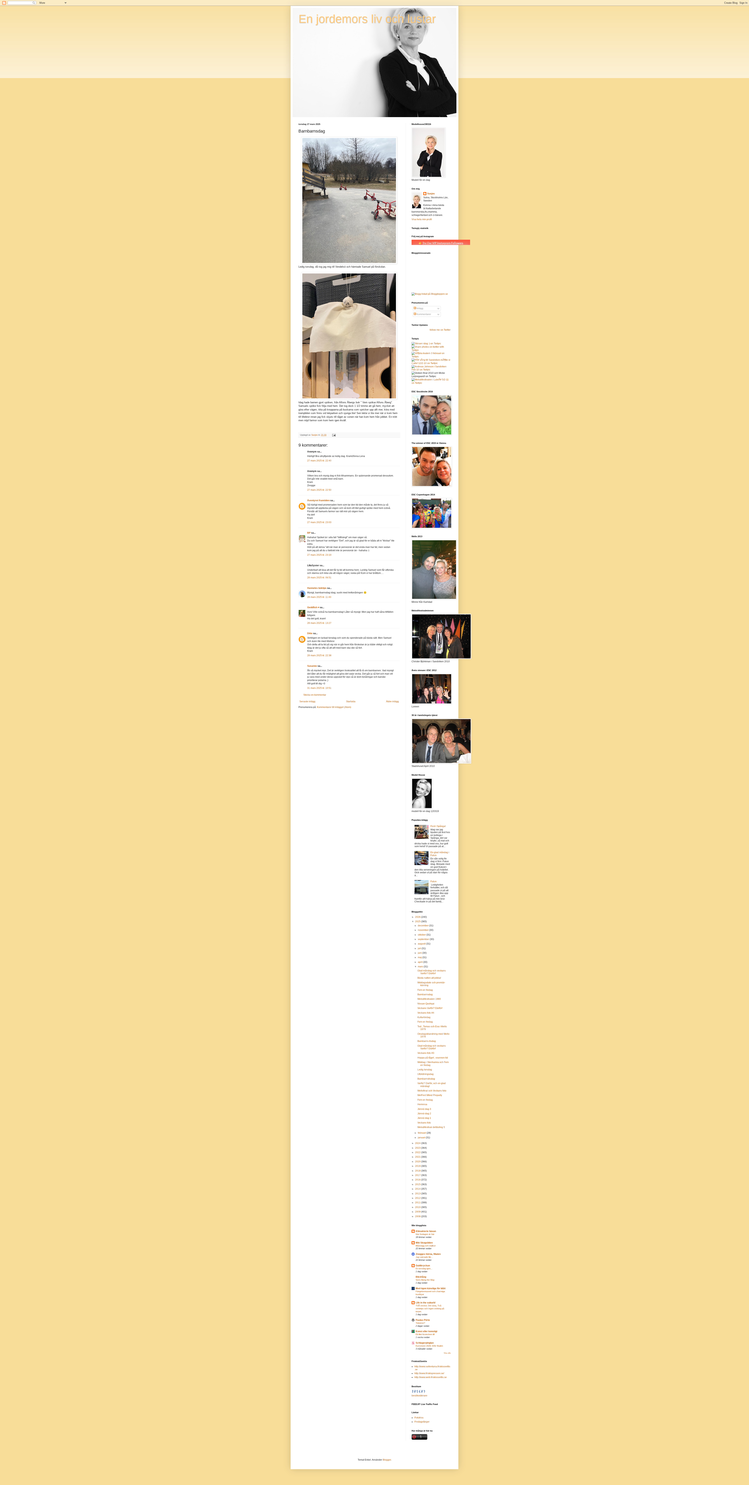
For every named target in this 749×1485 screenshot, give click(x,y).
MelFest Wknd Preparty (429, 1095)
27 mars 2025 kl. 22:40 (319, 460)
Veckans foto (424, 1122)
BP (309, 533)
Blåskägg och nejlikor (426, 1246)
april (420, 962)
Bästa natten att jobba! (429, 978)
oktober (422, 934)
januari (422, 1137)
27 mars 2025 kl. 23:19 (319, 555)
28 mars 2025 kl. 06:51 (319, 577)
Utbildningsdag (425, 1074)
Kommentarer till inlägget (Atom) (334, 707)
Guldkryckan (423, 1265)
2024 (418, 1143)
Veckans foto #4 (425, 1012)
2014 (418, 1189)
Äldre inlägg (392, 701)
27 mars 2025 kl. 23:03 (319, 522)
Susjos (431, 193)
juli (420, 948)
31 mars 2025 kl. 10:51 (319, 688)
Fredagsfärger (422, 1421)
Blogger (387, 1459)
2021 (418, 1157)
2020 (418, 1161)
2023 (418, 1148)
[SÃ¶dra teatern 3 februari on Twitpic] (431, 356)
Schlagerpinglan (425, 1343)
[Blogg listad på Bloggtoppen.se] (430, 294)
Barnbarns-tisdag (426, 1041)
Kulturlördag (423, 1017)
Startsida (350, 701)
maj (420, 957)
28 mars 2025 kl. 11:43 (319, 597)
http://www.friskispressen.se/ (429, 1373)
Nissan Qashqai (425, 1003)
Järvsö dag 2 (424, 1113)
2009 (418, 1211)
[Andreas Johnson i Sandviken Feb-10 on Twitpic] (431, 369)
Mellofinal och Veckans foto (431, 1090)
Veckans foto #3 (425, 1053)
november (423, 930)
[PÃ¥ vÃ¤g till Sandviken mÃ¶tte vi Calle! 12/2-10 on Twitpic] (431, 363)
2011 (418, 1202)
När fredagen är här (425, 1234)
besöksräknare (419, 1395)
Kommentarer (423, 314)
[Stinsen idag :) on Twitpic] (426, 343)
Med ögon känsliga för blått (430, 1288)
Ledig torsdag (424, 1069)
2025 (418, 921)
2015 (418, 1184)
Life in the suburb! (426, 1302)
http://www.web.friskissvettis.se (430, 1377)
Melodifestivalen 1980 (429, 999)
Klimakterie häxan (426, 1231)
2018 (418, 1170)
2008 (418, 1216)
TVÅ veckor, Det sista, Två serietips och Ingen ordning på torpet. (430, 1308)
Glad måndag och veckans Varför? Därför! (431, 972)
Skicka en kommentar (314, 695)
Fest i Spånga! (438, 826)
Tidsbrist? (420, 1323)
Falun (433, 881)
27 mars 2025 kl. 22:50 (319, 490)
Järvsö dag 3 (424, 1109)
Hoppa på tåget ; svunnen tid (432, 1057)
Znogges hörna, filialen (428, 1254)
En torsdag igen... (424, 1268)
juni (420, 953)
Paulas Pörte (423, 1320)
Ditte (309, 633)
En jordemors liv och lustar (367, 18)
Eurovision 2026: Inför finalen (429, 1346)
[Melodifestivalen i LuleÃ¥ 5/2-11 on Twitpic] (431, 383)
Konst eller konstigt (426, 1331)
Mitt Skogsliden (424, 1242)
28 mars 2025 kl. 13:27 (319, 623)
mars (421, 966)
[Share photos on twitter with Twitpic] (431, 350)
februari (422, 1133)
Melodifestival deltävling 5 (431, 1127)
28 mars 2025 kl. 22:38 (319, 655)
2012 (418, 1198)
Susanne (312, 666)
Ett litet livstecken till (425, 1334)
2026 (418, 917)
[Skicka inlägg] (333, 435)
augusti (422, 943)
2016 (418, 1179)
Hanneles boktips (317, 588)
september (424, 939)
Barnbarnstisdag (426, 1078)
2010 (418, 1207)
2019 (418, 1166)
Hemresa (422, 1104)
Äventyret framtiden (318, 500)
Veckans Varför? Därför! (429, 1008)
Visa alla (447, 1353)
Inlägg (419, 308)
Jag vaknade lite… (424, 1257)
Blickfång (421, 1277)
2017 (418, 1175)
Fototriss (418, 1417)
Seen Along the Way (425, 1280)
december (423, 925)
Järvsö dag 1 (424, 1118)
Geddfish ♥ (313, 607)
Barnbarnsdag (425, 994)
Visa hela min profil (422, 219)
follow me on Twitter (440, 330)
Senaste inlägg (307, 701)
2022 (418, 1152)
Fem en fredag (425, 990)
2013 (418, 1193)
